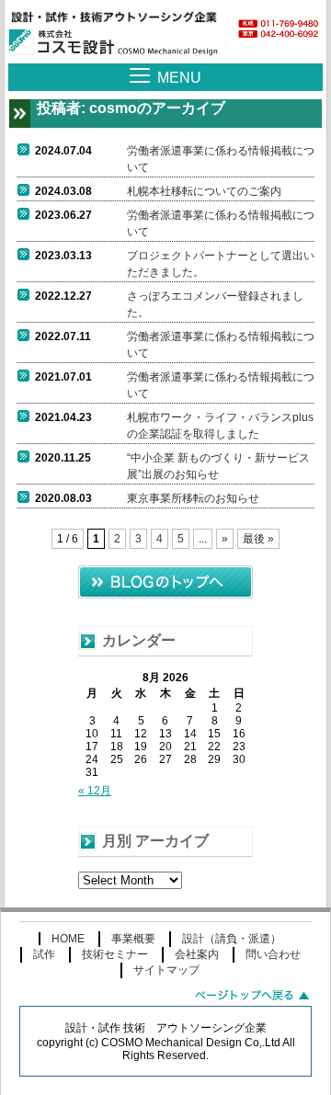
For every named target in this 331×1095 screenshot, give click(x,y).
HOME (68, 938)
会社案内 (197, 954)
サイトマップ (166, 970)
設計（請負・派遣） (231, 938)
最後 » (258, 538)
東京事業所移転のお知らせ (193, 498)
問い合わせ (273, 954)
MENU (179, 78)
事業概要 (133, 938)
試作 (44, 954)
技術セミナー (115, 954)
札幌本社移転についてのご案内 (204, 191)
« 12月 (94, 790)
